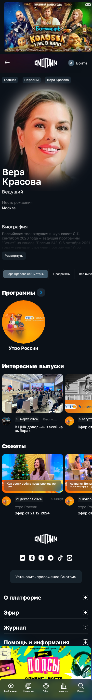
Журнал (15, 627)
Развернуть (14, 255)
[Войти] (71, 63)
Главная (10, 80)
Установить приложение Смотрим (46, 576)
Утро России (23, 348)
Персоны (31, 80)
